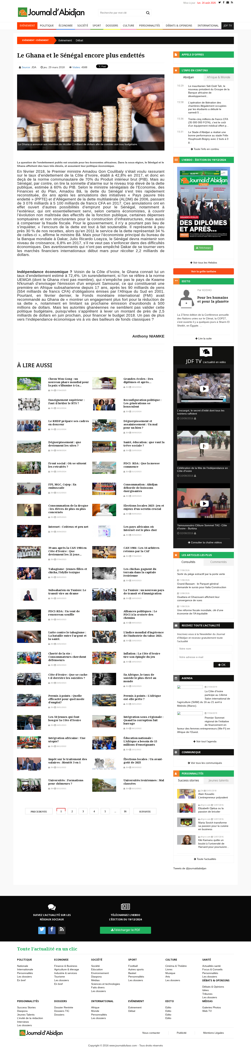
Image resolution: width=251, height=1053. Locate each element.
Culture (128, 25)
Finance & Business (65, 965)
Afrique (95, 1007)
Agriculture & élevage (66, 969)
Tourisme (59, 976)
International (208, 25)
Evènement (65, 40)
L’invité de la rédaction (30, 1018)
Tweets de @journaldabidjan (189, 868)
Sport (97, 25)
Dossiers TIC (61, 1010)
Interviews (23, 1021)
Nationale (22, 965)
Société (82, 25)
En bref (21, 980)
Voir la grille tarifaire (203, 271)
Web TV (207, 1010)
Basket (132, 973)
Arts (167, 976)
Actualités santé (211, 965)
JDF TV (228, 25)
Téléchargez (204, 248)
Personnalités (149, 25)
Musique (170, 973)
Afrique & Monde (218, 77)
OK (223, 665)
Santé (206, 959)
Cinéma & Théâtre (176, 965)
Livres (168, 969)
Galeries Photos (211, 1007)
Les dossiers (24, 976)
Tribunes (207, 993)
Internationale (25, 969)
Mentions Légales (213, 1032)
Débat (79, 40)
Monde (95, 1010)
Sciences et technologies (105, 983)
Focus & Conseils (212, 969)
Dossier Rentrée (63, 1007)
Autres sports (136, 969)
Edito (169, 1001)
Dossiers (112, 25)
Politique (47, 25)
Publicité (182, 1032)
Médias (95, 980)
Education (97, 969)
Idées (205, 990)
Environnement (100, 973)
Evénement (27, 25)
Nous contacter (151, 1032)
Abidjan (188, 77)
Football (133, 965)
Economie (61, 959)
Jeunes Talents (26, 1014)
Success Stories (26, 1007)
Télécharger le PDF (127, 930)
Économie (66, 25)
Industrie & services (65, 973)
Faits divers (98, 987)
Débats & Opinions (179, 25)
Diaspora (96, 976)
